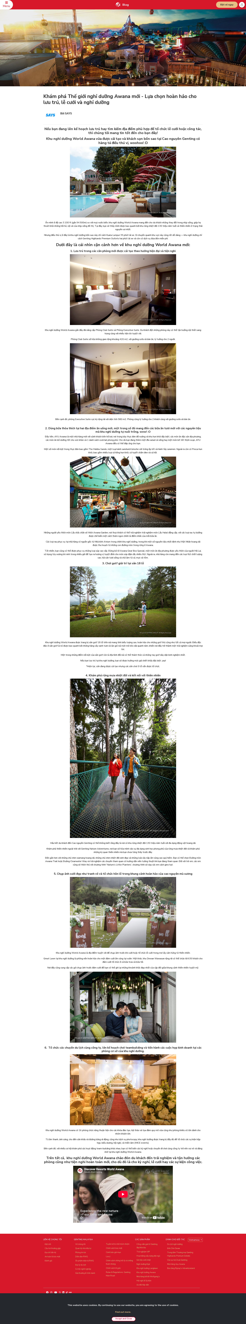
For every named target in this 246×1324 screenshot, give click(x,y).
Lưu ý (108, 1256)
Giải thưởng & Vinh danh (85, 1273)
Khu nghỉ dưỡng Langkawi (147, 1268)
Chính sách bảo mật (114, 1248)
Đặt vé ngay (226, 4)
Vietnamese (194, 1240)
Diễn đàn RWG (81, 1256)
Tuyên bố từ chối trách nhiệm (117, 1244)
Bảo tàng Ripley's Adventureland (181, 1268)
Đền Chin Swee (173, 1248)
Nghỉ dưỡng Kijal (143, 1264)
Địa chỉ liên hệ (50, 1252)
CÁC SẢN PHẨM (142, 1239)
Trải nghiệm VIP (143, 1252)
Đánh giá (48, 1260)
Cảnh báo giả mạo (113, 1252)
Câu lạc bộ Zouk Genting (177, 1260)
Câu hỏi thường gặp (53, 1248)
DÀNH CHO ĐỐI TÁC (175, 1239)
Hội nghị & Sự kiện (144, 1280)
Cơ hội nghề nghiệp (83, 1269)
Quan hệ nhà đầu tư (83, 1248)
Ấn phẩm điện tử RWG (84, 1260)
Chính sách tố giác (113, 1268)
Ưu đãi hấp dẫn (143, 1285)
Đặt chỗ (48, 1244)
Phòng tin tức (80, 1252)
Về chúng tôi (80, 1244)
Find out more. (123, 1312)
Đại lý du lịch (80, 1265)
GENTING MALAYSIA (83, 1239)
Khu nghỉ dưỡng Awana (146, 1272)
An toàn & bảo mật (52, 1256)
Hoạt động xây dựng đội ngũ (148, 1256)
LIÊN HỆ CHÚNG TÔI (52, 1239)
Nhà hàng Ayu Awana (176, 1264)
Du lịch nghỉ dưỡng (175, 1244)
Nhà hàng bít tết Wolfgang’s (148, 1276)
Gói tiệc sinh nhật (144, 1260)
